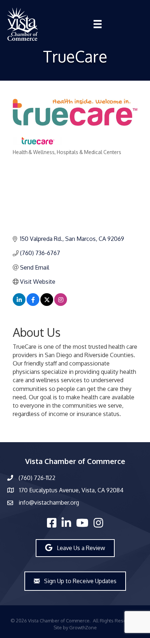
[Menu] (97, 24)
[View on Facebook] (33, 303)
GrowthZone (83, 627)
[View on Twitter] (46, 303)
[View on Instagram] (60, 303)
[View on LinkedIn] (19, 303)
